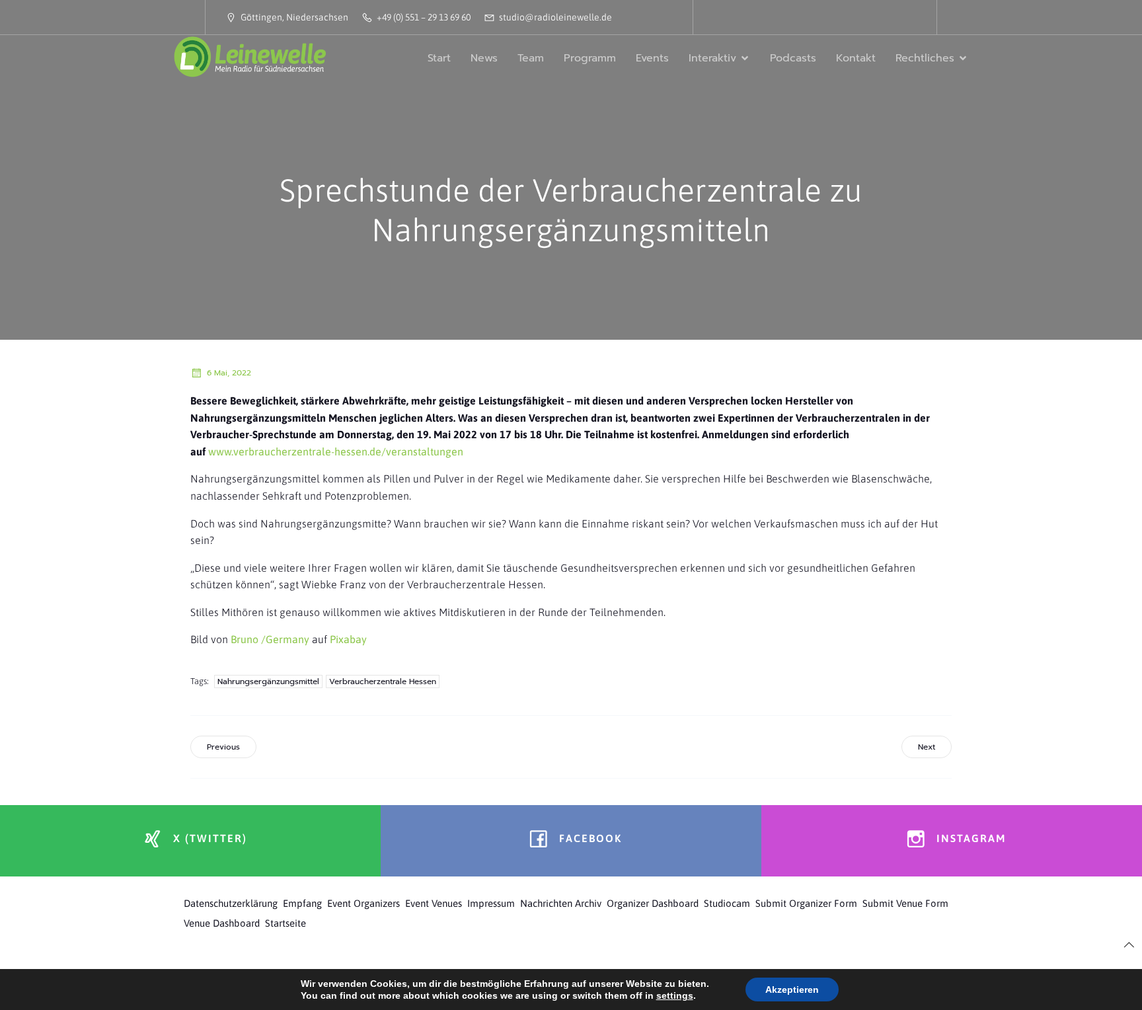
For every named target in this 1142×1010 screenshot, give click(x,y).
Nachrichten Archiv (560, 903)
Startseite (285, 923)
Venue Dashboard (222, 923)
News (484, 58)
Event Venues (433, 903)
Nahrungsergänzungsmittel (268, 681)
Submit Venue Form (905, 903)
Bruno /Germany (270, 639)
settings (674, 995)
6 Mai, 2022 (229, 373)
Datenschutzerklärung (231, 903)
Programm (590, 58)
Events (652, 58)
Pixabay (348, 639)
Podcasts (793, 58)
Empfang (302, 903)
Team (530, 58)
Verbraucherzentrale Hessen (382, 681)
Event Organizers (363, 903)
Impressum (491, 903)
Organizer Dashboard (653, 903)
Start (439, 58)
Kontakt (856, 58)
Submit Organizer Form (806, 903)
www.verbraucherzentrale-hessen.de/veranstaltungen (335, 451)
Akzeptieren (792, 989)
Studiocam (727, 903)
